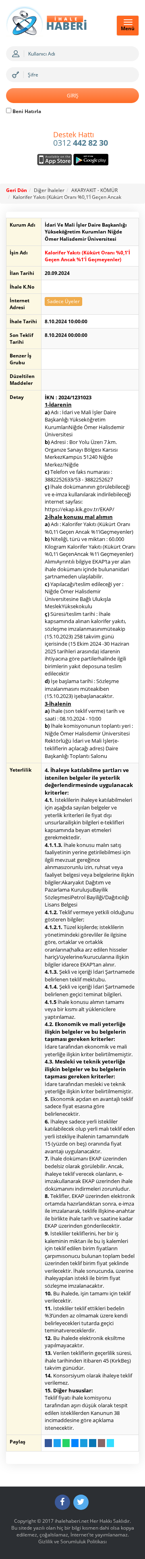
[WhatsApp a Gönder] (66, 1443)
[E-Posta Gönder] (101, 1443)
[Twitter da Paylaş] (57, 1443)
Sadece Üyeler (63, 301)
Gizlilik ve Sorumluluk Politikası (72, 1541)
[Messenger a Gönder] (75, 1443)
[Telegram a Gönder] (83, 1443)
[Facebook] (62, 1502)
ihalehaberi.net (72, 1521)
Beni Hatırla (26, 111)
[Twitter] (81, 1502)
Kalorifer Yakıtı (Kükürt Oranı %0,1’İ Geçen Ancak (67, 197)
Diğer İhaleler (49, 190)
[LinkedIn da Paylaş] (92, 1443)
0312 (80, 139)
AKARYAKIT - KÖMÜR (94, 190)
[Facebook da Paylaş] (48, 1443)
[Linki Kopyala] (110, 1443)
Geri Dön (16, 190)
